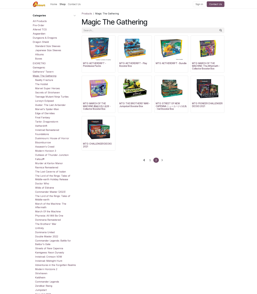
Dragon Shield (41, 41)
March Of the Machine (48, 211)
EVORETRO (39, 63)
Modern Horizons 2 (46, 269)
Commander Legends (47, 281)
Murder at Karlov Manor (49, 163)
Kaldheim (40, 277)
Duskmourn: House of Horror (52, 138)
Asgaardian (39, 33)
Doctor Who (42, 183)
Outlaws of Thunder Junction (52, 154)
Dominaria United (45, 232)
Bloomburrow (43, 142)
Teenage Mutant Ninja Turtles (52, 96)
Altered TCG (40, 29)
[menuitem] (53, 4)
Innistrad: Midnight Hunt (48, 260)
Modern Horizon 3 (45, 150)
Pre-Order (38, 25)
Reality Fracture (44, 80)
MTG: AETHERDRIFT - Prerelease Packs (94, 64)
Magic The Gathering (44, 75)
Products (87, 13)
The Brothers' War (45, 223)
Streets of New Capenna (49, 248)
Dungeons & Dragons (45, 37)
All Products (40, 21)
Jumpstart (41, 289)
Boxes (38, 58)
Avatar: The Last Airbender (50, 105)
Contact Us (215, 4)
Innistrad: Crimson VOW (48, 256)
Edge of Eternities (45, 113)
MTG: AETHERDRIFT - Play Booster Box (133, 64)
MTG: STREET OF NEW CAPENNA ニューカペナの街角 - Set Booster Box (171, 106)
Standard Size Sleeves (47, 46)
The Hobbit (41, 84)
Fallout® (39, 159)
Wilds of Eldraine (44, 187)
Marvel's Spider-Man (47, 109)
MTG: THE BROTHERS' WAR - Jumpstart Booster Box (134, 105)
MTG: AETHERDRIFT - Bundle (171, 63)
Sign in (199, 4)
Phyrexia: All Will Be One (49, 215)
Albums (39, 54)
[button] (86, 57)
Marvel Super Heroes (47, 88)
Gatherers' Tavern (43, 71)
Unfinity (39, 228)
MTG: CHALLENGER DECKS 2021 (97, 145)
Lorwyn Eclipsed (44, 100)
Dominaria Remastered (48, 219)
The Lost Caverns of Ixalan (50, 171)
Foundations (42, 134)
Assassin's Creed (44, 146)
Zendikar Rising (43, 285)
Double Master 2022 (46, 236)
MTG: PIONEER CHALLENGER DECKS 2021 (207, 105)
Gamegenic (39, 67)
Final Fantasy (42, 117)
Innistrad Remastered (47, 129)
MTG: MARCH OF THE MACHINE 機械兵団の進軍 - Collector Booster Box (97, 106)
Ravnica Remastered (46, 167)
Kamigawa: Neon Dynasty (49, 252)
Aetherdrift (41, 125)
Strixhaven (41, 273)
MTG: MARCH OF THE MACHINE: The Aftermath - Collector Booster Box (206, 66)
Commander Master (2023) (50, 191)
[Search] (220, 30)
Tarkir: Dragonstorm (46, 121)
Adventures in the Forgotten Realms (55, 265)
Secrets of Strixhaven (47, 92)
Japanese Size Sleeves (48, 50)
